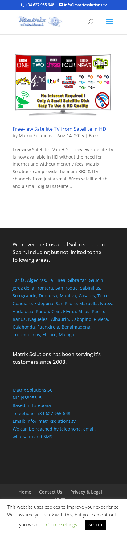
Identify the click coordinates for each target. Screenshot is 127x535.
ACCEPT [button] (95, 525)
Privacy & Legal (86, 492)
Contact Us (50, 492)
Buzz (94, 135)
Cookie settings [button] (61, 524)
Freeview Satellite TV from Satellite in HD (59, 128)
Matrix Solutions (35, 135)
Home (24, 492)
